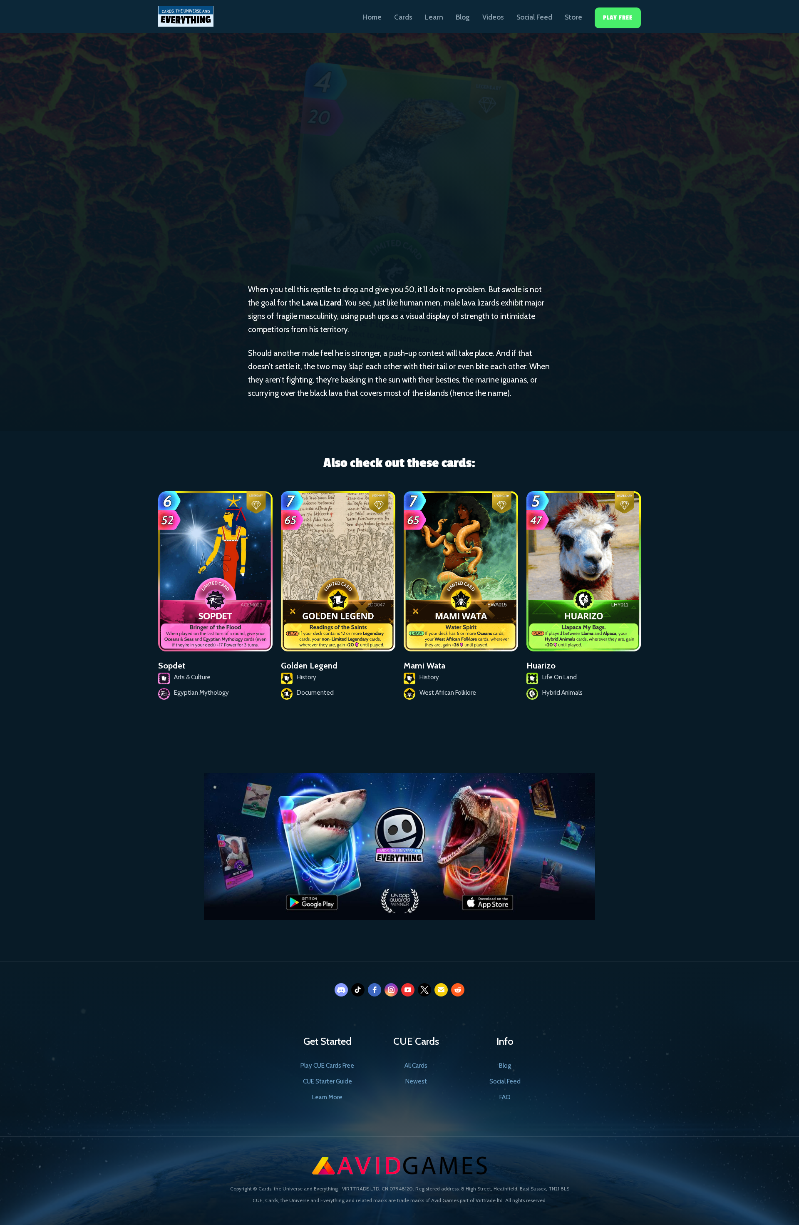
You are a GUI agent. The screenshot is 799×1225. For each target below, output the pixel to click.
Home (372, 17)
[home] (185, 13)
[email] (441, 989)
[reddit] (457, 989)
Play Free (618, 17)
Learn (434, 17)
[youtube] (407, 989)
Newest (416, 1081)
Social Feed (534, 17)
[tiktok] (358, 989)
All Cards (415, 1065)
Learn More (327, 1097)
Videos (493, 17)
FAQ (505, 1097)
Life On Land (366, 196)
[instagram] (391, 989)
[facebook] (374, 989)
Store (573, 17)
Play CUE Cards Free (327, 1065)
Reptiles (418, 196)
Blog (463, 17)
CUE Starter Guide (327, 1081)
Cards (403, 17)
